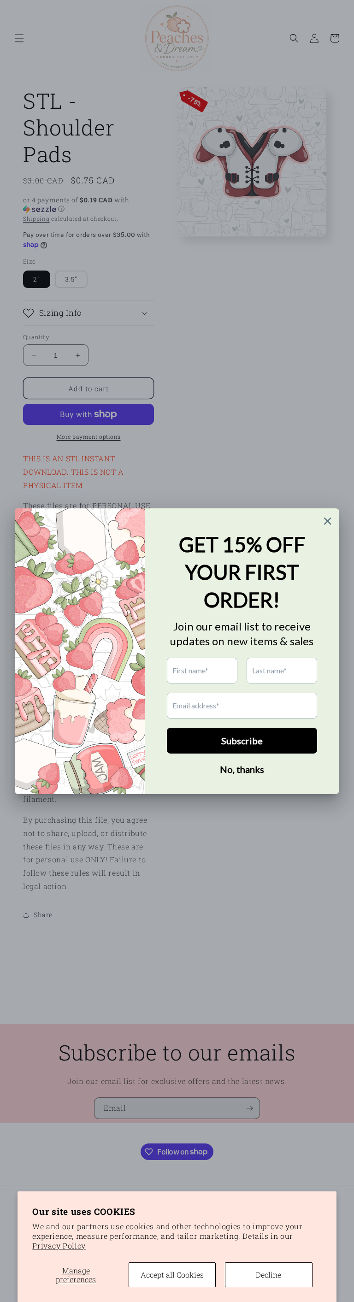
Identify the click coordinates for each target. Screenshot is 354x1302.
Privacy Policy (58, 1245)
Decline (268, 1274)
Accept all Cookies (172, 1274)
